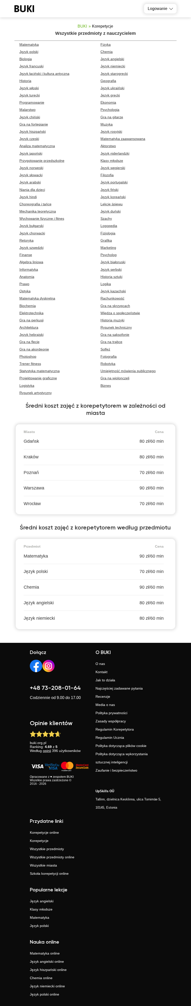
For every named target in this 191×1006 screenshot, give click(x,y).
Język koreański (113, 197)
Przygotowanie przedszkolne (41, 161)
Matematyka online (45, 953)
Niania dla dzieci (32, 190)
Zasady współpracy (111, 721)
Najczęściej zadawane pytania (119, 688)
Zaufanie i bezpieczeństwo (116, 770)
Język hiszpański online (48, 970)
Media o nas (105, 705)
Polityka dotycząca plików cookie (121, 746)
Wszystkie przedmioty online (52, 857)
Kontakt (101, 672)
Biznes (105, 386)
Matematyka (29, 44)
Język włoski (29, 88)
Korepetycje (39, 841)
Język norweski (31, 168)
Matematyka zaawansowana (122, 139)
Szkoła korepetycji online (49, 873)
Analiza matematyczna (37, 146)
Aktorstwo (108, 146)
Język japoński (30, 153)
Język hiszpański (32, 131)
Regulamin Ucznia (110, 738)
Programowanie (31, 102)
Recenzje (103, 697)
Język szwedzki (31, 248)
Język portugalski (114, 182)
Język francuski (31, 66)
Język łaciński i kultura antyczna (44, 74)
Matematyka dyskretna (37, 298)
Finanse (25, 255)
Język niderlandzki (114, 153)
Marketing (108, 248)
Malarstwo (27, 110)
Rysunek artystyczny (35, 393)
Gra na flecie (29, 342)
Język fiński (109, 190)
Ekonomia (108, 102)
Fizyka (105, 44)
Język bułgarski (31, 226)
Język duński (110, 211)
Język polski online (44, 994)
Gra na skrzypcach (115, 306)
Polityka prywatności (111, 713)
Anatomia (26, 277)
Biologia (25, 59)
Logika (105, 284)
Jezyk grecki (110, 95)
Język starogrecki (114, 74)
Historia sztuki (111, 277)
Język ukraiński (112, 88)
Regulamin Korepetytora (115, 729)
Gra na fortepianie (33, 124)
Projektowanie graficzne (38, 378)
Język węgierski (112, 168)
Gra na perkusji (31, 320)
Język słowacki (31, 175)
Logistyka (26, 386)
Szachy (106, 218)
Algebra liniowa (31, 262)
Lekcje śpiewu (111, 204)
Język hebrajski (31, 335)
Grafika (106, 240)
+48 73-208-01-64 (55, 688)
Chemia (106, 52)
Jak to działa (105, 680)
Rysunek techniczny (116, 327)
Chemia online (41, 978)
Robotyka (107, 364)
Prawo (24, 284)
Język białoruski (112, 262)
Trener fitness (30, 364)
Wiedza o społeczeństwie (120, 313)
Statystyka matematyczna (39, 371)
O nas (100, 664)
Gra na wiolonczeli (114, 378)
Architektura (28, 327)
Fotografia (108, 356)
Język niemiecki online (47, 986)
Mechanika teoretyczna (37, 211)
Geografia (108, 81)
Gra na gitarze (111, 117)
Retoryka (26, 240)
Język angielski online (47, 961)
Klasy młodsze (111, 161)
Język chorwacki (32, 233)
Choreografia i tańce (35, 204)
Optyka (25, 291)
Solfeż (105, 349)
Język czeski (29, 139)
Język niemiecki (112, 66)
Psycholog (108, 255)
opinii (47, 751)
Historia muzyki (112, 320)
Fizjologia (107, 233)
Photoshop (27, 356)
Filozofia (107, 175)
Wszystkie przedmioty (47, 849)
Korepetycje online (44, 832)
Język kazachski (113, 291)
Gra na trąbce (111, 342)
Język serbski (111, 269)
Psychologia (109, 110)
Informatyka (28, 269)
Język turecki (29, 95)
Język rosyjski (111, 131)
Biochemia (27, 306)
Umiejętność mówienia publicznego (128, 371)
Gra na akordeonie (34, 349)
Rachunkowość (112, 298)
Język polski (28, 52)
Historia (25, 81)
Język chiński (29, 117)
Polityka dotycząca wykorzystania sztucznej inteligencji (122, 758)
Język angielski (112, 59)
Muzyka (106, 124)
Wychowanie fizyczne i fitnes (41, 218)
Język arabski (30, 182)
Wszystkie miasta (43, 865)
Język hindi (28, 197)
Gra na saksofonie (114, 335)
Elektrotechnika (31, 313)
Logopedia (108, 226)
